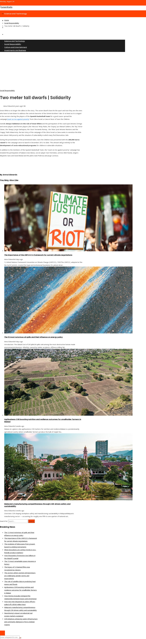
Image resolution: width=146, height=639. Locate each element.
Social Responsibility (7, 90)
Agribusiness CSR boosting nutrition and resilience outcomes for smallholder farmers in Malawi (42, 420)
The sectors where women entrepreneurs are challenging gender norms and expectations (19, 576)
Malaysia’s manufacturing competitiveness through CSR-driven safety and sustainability (37, 505)
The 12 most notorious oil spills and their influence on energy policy (33, 337)
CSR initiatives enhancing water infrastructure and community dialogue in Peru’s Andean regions (21, 622)
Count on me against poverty (18, 119)
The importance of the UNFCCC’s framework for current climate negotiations (38, 255)
